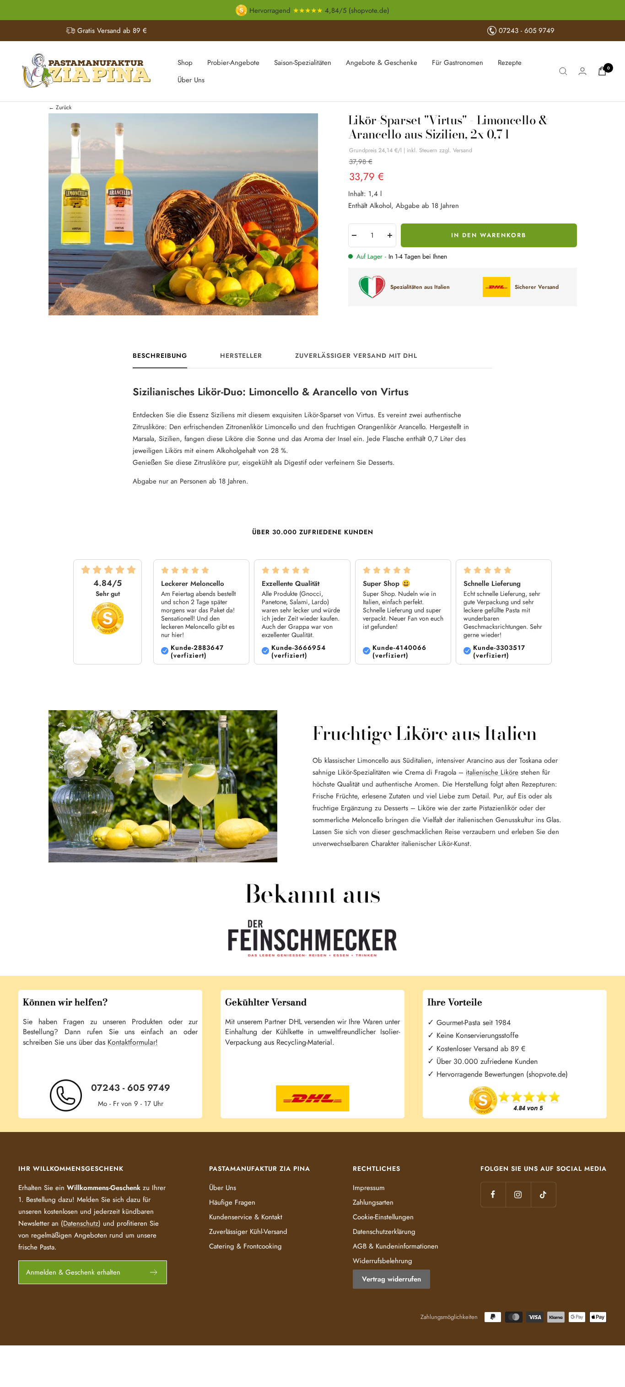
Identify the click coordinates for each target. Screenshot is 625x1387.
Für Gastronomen (457, 63)
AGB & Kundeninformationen (395, 1246)
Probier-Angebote (233, 63)
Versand (462, 150)
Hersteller (241, 356)
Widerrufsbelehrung (382, 1261)
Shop (185, 63)
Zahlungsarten (373, 1202)
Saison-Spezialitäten (302, 63)
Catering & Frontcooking (245, 1246)
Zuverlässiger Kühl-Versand (248, 1232)
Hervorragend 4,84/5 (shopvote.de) (318, 10)
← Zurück (59, 107)
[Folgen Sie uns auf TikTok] (543, 1194)
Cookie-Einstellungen (383, 1217)
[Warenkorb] (602, 71)
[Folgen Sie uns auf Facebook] (493, 1194)
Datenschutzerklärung (384, 1232)
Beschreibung (160, 356)
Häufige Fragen (232, 1202)
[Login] (582, 71)
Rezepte (510, 63)
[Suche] (563, 71)
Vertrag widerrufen (391, 1279)
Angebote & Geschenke (381, 63)
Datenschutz (80, 1223)
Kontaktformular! (133, 1042)
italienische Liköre (492, 772)
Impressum (369, 1188)
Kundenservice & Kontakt (245, 1217)
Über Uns (191, 80)
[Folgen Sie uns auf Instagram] (518, 1194)
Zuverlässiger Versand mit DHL (356, 356)
